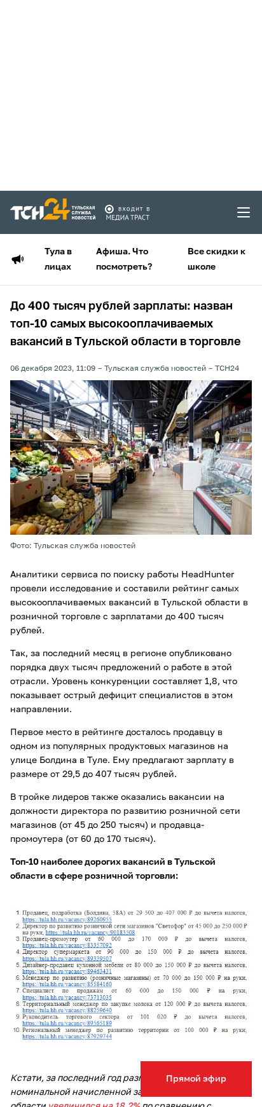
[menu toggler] (244, 212)
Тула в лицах (58, 259)
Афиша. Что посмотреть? (124, 259)
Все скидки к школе (216, 259)
